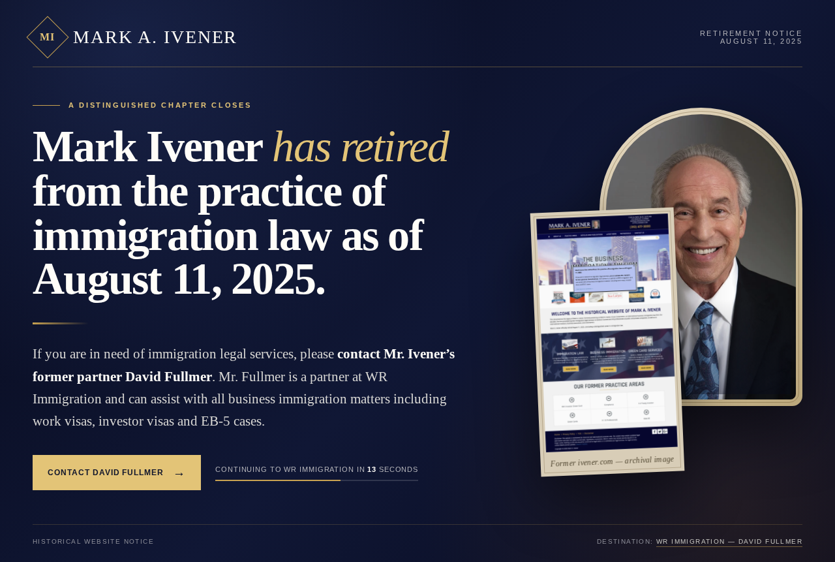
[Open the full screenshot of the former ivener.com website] (607, 332)
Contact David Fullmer (117, 472)
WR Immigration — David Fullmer (729, 541)
